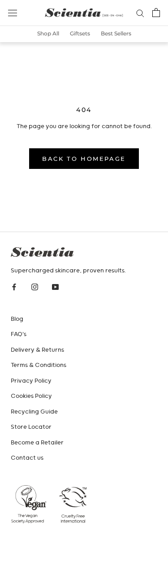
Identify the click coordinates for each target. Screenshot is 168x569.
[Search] (140, 13)
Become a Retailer (37, 443)
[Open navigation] (12, 12)
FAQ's (18, 334)
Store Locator (31, 427)
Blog (17, 319)
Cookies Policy (31, 396)
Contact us (27, 458)
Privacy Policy (31, 381)
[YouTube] (55, 287)
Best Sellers (116, 33)
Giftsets (80, 33)
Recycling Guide (34, 412)
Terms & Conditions (38, 365)
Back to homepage (84, 158)
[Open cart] (156, 12)
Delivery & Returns (37, 350)
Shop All (48, 33)
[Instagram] (34, 287)
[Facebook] (14, 287)
